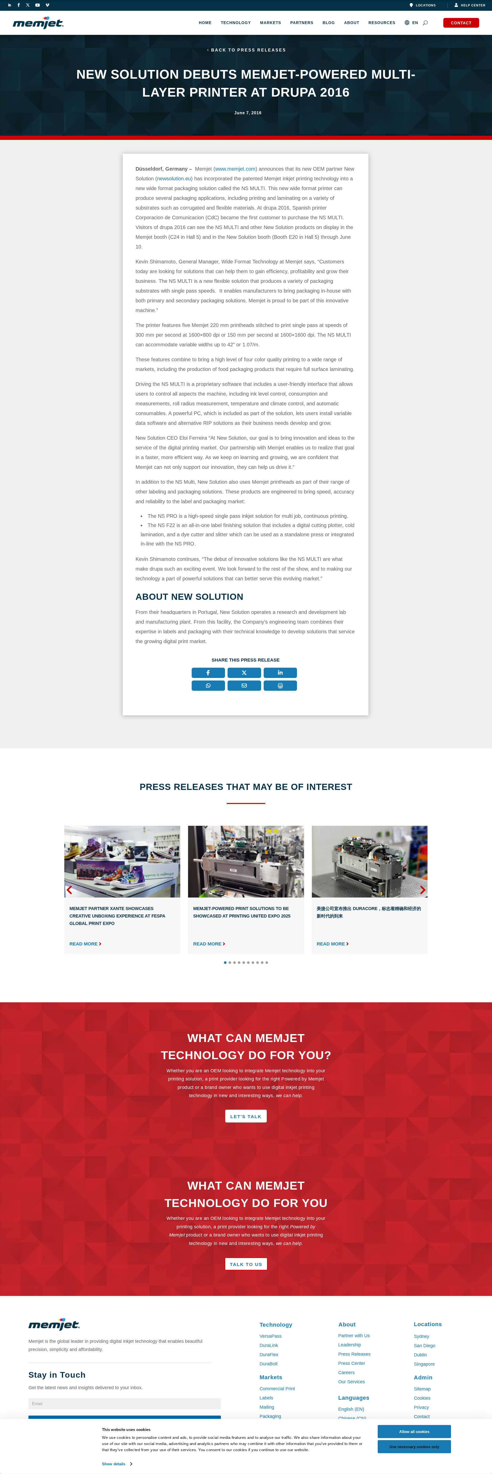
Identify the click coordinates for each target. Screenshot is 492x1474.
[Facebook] (208, 673)
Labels (266, 1397)
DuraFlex (269, 1354)
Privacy (421, 1407)
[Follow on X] (27, 5)
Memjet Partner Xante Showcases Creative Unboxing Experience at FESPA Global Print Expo (117, 916)
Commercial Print (277, 1388)
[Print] (280, 686)
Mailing (267, 1407)
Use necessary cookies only (414, 1446)
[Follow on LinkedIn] (9, 5)
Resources (381, 22)
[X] (244, 673)
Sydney (421, 1336)
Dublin (420, 1354)
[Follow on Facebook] (18, 5)
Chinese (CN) (352, 1418)
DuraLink (269, 1345)
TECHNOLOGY (236, 22)
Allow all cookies (414, 1431)
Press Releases (354, 1354)
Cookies (422, 1398)
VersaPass (271, 1336)
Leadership (349, 1344)
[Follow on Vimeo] (47, 5)
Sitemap (422, 1388)
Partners (301, 22)
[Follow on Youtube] (37, 5)
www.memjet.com (235, 169)
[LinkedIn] (280, 673)
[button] (423, 889)
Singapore (424, 1364)
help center (473, 5)
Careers (346, 1372)
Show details (113, 1464)
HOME (205, 22)
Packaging (270, 1416)
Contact (461, 23)
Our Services (351, 1381)
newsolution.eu (174, 178)
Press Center (351, 1363)
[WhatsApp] (208, 686)
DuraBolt (269, 1363)
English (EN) (351, 1409)
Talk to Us (246, 1264)
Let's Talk (246, 1116)
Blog (329, 22)
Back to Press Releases (248, 50)
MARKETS (270, 22)
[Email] (244, 686)
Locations (426, 5)
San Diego (424, 1345)
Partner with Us (354, 1335)
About (351, 22)
